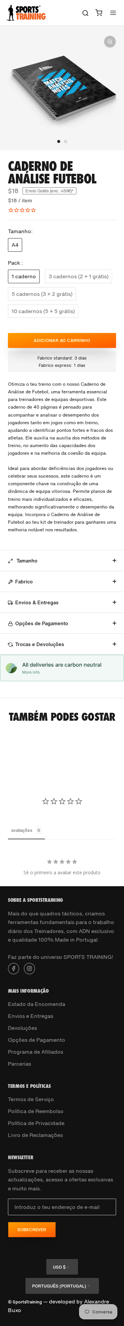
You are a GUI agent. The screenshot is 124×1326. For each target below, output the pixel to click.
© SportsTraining (25, 1302)
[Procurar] (85, 12)
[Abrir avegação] (113, 12)
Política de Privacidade (36, 1123)
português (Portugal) (59, 1286)
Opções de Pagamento (41, 623)
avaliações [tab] (21, 830)
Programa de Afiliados (35, 1052)
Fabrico (24, 581)
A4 (15, 245)
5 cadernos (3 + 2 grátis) (42, 294)
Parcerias (19, 1064)
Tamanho (26, 560)
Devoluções (22, 1028)
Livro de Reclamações (35, 1135)
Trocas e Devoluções (39, 644)
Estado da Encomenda (36, 1004)
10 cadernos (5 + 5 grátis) (43, 311)
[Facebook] (13, 967)
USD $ (59, 1267)
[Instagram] (29, 967)
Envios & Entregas (37, 602)
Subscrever (32, 1229)
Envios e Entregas (30, 1016)
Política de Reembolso (35, 1111)
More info (31, 672)
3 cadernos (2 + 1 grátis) (78, 276)
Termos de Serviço (31, 1099)
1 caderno (24, 276)
